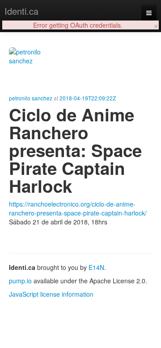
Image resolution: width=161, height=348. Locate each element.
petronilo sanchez (30, 98)
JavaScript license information (51, 294)
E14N (96, 267)
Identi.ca (21, 10)
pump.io (20, 280)
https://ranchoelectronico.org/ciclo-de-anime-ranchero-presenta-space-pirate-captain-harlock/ (78, 208)
